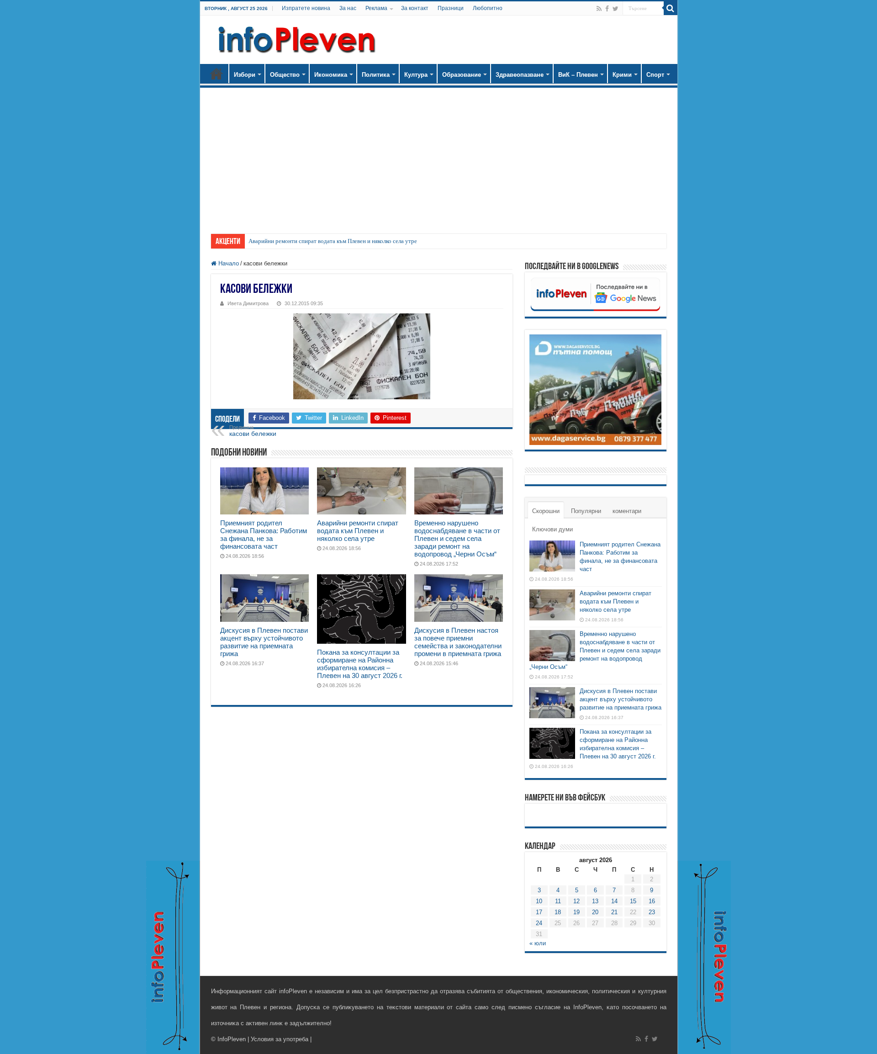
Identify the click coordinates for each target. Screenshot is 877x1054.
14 (614, 901)
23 (652, 912)
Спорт (655, 74)
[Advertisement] (438, 156)
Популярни (586, 511)
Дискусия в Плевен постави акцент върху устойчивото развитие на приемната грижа (264, 641)
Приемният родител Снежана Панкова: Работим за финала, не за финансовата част (263, 534)
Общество (285, 74)
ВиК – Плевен (578, 74)
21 (614, 912)
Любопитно (487, 8)
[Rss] (599, 8)
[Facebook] (607, 8)
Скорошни (546, 511)
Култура (416, 74)
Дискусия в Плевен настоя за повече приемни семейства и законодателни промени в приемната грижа (458, 641)
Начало (216, 73)
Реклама (376, 8)
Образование (461, 74)
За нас (347, 8)
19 (576, 912)
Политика (376, 74)
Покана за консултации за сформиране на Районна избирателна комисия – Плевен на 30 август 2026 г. (359, 663)
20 (595, 912)
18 (558, 912)
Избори (244, 74)
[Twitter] (615, 8)
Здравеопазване (520, 74)
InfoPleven (231, 1039)
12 (576, 901)
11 (558, 901)
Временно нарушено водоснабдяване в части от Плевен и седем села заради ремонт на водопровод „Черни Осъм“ (457, 538)
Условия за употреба (279, 1039)
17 (539, 912)
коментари (627, 511)
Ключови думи (552, 529)
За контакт (414, 8)
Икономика (330, 74)
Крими (622, 74)
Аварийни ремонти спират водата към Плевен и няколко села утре (332, 241)
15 (633, 901)
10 (539, 901)
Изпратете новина (306, 8)
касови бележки (252, 430)
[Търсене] (670, 8)
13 (595, 901)
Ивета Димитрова (248, 303)
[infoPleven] (294, 40)
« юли (537, 943)
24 (539, 923)
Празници (451, 8)
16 (652, 901)
